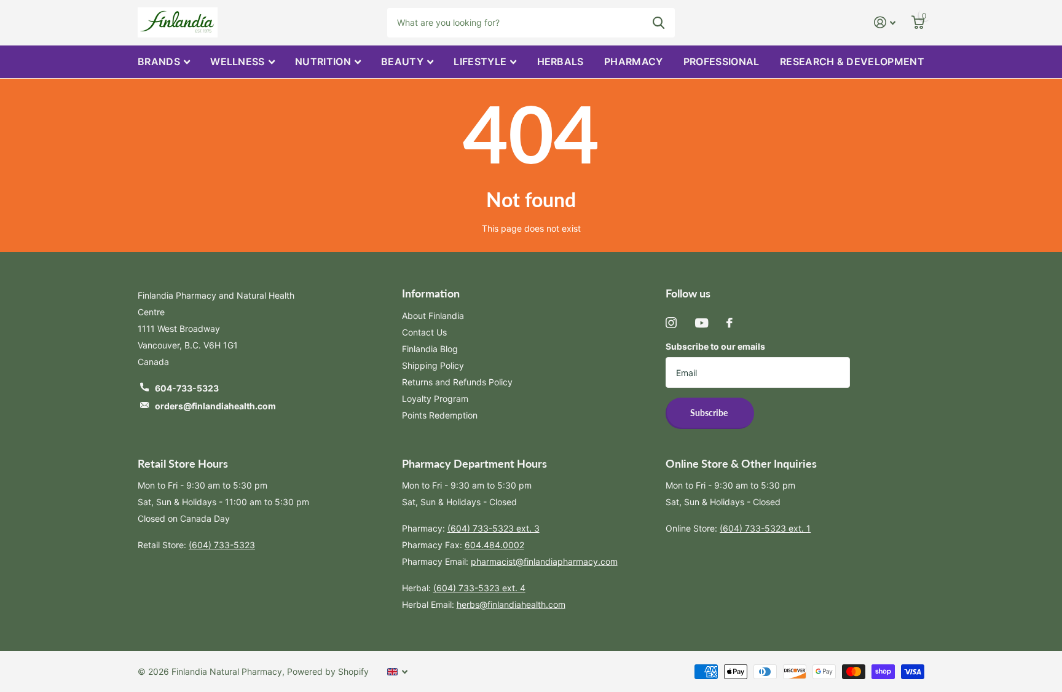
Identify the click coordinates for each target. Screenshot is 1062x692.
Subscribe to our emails (715, 346)
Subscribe (710, 412)
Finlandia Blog (430, 349)
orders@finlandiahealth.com (215, 406)
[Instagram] (671, 322)
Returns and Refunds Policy (457, 382)
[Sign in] (884, 22)
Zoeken (658, 22)
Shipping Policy (433, 365)
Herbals (560, 61)
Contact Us (424, 332)
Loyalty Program (435, 398)
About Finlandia (433, 315)
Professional (721, 61)
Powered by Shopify (328, 671)
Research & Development (852, 61)
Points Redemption (440, 415)
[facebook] (729, 323)
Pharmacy (633, 61)
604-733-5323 (187, 388)
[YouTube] (701, 323)
